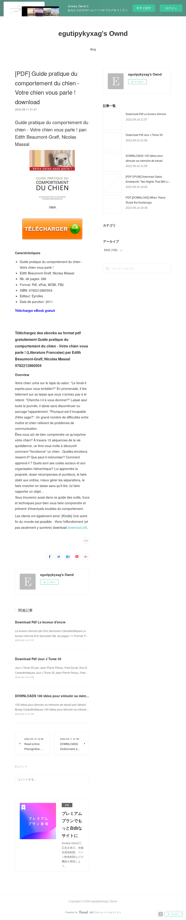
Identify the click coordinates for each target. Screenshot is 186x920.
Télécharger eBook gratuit (35, 310)
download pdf (77, 527)
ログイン (171, 8)
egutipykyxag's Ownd (93, 33)
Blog (93, 49)
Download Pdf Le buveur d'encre (40, 622)
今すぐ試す (143, 8)
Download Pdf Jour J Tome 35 (38, 659)
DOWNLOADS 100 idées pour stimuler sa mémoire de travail (61, 696)
